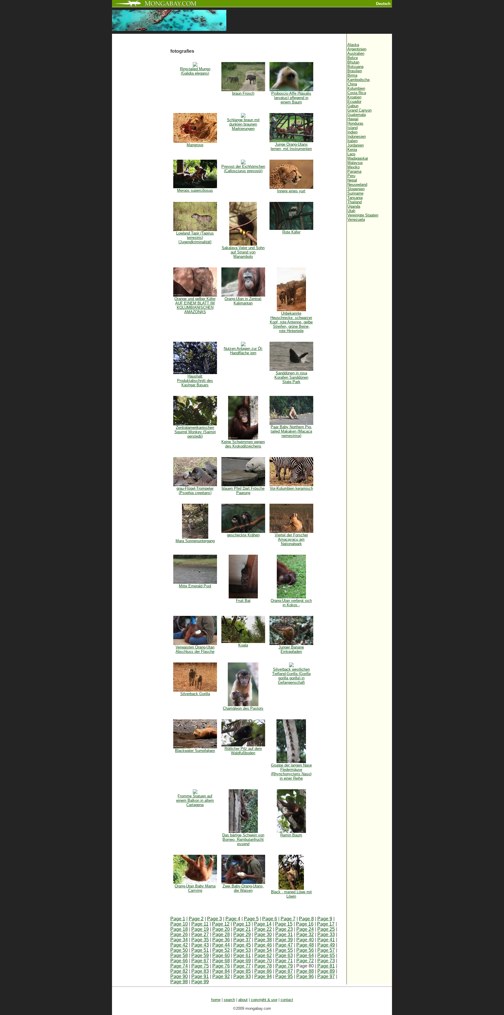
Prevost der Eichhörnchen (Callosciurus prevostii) (243, 168)
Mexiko (353, 167)
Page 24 (305, 929)
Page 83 (200, 971)
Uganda (353, 206)
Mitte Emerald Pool (195, 586)
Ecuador (354, 101)
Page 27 (200, 934)
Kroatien (354, 97)
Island (352, 128)
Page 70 (263, 960)
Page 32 (305, 934)
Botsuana (355, 66)
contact (287, 1000)
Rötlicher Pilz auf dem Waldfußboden (243, 750)
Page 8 (306, 918)
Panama (354, 171)
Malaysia (355, 163)
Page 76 (221, 965)
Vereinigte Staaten (362, 215)
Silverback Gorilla (195, 694)
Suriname (355, 193)
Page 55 (284, 950)
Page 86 (263, 971)
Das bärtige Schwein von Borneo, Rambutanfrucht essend (243, 839)
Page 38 (263, 939)
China (352, 84)
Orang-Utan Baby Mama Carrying (195, 888)
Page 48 (305, 944)
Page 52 (221, 950)
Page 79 (284, 965)
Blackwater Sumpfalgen (195, 750)
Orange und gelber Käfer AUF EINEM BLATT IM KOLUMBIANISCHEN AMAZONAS (195, 305)
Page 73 (326, 960)
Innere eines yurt (291, 191)
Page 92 (221, 976)
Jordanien (355, 145)
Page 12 (221, 923)
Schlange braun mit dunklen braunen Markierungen (243, 124)
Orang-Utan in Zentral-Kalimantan (243, 301)
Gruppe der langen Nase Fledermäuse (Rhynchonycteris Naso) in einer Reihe (291, 771)
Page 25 (326, 929)
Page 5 (251, 918)
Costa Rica (356, 93)
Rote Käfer (291, 232)
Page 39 (284, 939)
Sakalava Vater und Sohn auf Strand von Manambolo (243, 252)
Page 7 (288, 918)
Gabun (352, 106)
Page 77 (242, 965)
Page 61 (242, 955)
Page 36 (221, 939)
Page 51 (200, 950)
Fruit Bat (243, 600)
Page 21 (242, 929)
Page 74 (179, 965)
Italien (352, 141)
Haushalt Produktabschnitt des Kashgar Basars (195, 380)
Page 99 (200, 981)
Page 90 (179, 976)
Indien (352, 132)
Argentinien (356, 49)
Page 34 (179, 939)
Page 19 (200, 929)
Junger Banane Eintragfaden (291, 649)
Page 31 (284, 934)
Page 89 (326, 971)
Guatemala (356, 114)
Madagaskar (357, 158)
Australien (355, 53)
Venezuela (356, 219)
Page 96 (305, 976)
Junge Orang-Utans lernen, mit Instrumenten (291, 146)
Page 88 (305, 971)
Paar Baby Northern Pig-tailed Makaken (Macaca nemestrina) (291, 431)
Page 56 (305, 950)
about (243, 1000)
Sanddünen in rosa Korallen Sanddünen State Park (291, 377)
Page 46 (263, 944)
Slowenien (356, 189)
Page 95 (284, 976)
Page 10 (179, 923)
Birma (352, 75)
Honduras (355, 123)
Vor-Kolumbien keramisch (291, 488)
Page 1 (177, 918)
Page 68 (221, 960)
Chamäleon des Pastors (243, 708)
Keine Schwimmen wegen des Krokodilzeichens (243, 444)
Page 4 (232, 918)
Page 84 (221, 971)
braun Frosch (243, 93)
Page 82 (179, 971)
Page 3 (214, 918)
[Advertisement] (141, 131)
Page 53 (242, 950)
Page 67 (200, 960)
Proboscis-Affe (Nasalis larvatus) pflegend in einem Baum (291, 97)
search (229, 1000)
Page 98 (179, 981)
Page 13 (242, 923)
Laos (351, 154)
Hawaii (352, 119)
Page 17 (326, 923)
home (215, 1000)
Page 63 (284, 955)
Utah (351, 211)
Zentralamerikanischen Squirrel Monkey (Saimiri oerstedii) (195, 431)
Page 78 (263, 965)
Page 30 (263, 934)
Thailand (354, 202)
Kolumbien (356, 88)
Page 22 (263, 929)
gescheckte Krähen (243, 535)
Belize (352, 58)
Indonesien (356, 136)
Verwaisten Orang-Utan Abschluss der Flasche (195, 649)
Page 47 (284, 944)
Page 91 (200, 976)
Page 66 (179, 960)
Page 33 (326, 934)
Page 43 (200, 944)
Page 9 (324, 918)
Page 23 (284, 929)
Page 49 (326, 944)
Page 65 (326, 955)
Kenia (352, 149)
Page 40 (305, 939)
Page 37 (242, 939)
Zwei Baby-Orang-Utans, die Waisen (243, 888)
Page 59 (200, 955)
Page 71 (284, 960)
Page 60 (221, 955)
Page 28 (221, 934)
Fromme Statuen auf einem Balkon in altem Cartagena (195, 800)
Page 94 (263, 976)
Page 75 (200, 965)
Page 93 (242, 976)
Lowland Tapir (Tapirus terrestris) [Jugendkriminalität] (195, 237)
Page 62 (263, 955)
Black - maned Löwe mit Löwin (291, 894)
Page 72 (305, 960)
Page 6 (269, 918)
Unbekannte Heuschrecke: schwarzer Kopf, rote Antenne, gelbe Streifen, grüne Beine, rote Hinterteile (291, 322)
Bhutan (353, 62)
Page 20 (221, 929)
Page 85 (242, 971)
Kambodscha (358, 79)
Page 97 (326, 976)
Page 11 (200, 923)
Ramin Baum (291, 835)
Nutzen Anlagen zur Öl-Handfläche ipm (243, 350)
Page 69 (242, 960)
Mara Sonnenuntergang (195, 541)
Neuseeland (357, 184)
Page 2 (196, 918)
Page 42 (179, 944)
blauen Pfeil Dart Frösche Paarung (243, 490)
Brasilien (354, 71)
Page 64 (305, 955)
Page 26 (179, 934)
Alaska (353, 45)
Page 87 (284, 971)
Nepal (352, 180)
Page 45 (242, 944)
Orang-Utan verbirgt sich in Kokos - (291, 602)
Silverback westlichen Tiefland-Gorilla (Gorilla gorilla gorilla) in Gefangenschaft (291, 676)
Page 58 (179, 955)
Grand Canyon (359, 110)
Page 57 (326, 950)
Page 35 (200, 939)
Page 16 (305, 923)
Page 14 (263, 923)
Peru (351, 176)
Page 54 (263, 950)
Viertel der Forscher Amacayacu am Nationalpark (291, 539)
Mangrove (195, 145)
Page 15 (284, 923)
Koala (243, 645)
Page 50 (179, 950)
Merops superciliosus (195, 190)
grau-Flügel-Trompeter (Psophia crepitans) (195, 490)
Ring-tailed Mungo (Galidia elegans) (195, 71)
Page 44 (221, 944)
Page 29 (242, 934)
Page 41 (326, 939)
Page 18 (179, 929)
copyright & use (264, 1000)
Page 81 (326, 965)
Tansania (355, 197)
